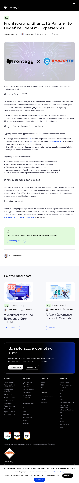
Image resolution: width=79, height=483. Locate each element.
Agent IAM (7, 409)
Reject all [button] (67, 475)
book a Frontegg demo (25, 217)
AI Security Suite (9, 397)
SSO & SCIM (8, 403)
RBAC (61, 399)
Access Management (67, 402)
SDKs (43, 385)
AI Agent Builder (9, 415)
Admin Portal (8, 400)
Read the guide (14, 241)
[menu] (74, 4)
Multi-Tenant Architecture (64, 406)
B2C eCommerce (28, 390)
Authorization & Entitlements (9, 386)
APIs (42, 388)
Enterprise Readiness (67, 410)
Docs (43, 382)
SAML (61, 416)
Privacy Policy (59, 472)
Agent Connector (10, 406)
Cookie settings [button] (52, 475)
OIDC (61, 394)
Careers (44, 402)
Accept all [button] (39, 479)
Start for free (31, 367)
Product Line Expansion (27, 396)
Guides (25, 420)
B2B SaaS (26, 387)
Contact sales (16, 367)
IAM (39, 115)
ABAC (61, 391)
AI (23, 400)
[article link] (18, 292)
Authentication (9, 382)
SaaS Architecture (66, 388)
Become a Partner (47, 396)
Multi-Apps (8, 394)
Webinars (26, 414)
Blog (6, 18)
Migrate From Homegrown (27, 383)
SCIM (61, 427)
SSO (31, 141)
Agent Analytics (9, 412)
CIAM (29, 138)
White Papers (27, 417)
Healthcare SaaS (28, 403)
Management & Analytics (9, 391)
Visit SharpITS (9, 217)
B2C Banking (27, 393)
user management (56, 141)
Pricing (43, 399)
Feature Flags (64, 424)
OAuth (62, 421)
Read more (10, 328)
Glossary (26, 423)
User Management (66, 385)
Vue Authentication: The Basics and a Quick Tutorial (18, 318)
